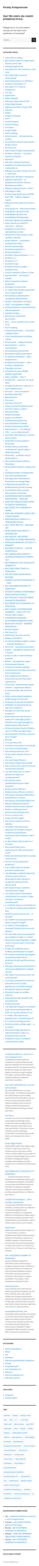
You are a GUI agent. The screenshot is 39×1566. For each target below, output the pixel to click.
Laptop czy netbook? (13, 418)
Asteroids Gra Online (14, 58)
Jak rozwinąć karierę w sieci (17, 751)
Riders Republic (11, 98)
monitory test (19, 1454)
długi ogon (8, 1428)
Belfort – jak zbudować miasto (17, 661)
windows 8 (8, 1494)
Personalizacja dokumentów (17, 351)
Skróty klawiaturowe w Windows (19, 81)
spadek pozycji (26, 1480)
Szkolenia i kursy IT (13, 403)
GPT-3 (7, 119)
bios (5, 1420)
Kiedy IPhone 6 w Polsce (15, 798)
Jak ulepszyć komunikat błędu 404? (20, 801)
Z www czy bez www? (14, 815)
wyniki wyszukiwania (22, 1494)
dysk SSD (29, 1424)
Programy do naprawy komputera (19, 702)
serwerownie (13, 1480)
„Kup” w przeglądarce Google (17, 304)
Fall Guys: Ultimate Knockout (17, 162)
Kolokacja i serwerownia (15, 287)
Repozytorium (11, 397)
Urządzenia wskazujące (13, 1489)
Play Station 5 (19, 1463)
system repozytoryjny (11, 1485)
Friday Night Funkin (13, 104)
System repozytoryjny (14, 246)
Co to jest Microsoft (13, 743)
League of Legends (13, 116)
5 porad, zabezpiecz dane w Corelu (19, 272)
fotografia (9, 1395)
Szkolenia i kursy (12, 1378)
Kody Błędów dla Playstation (17, 217)
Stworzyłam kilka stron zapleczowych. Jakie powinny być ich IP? (19, 850)
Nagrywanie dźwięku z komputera (19, 177)
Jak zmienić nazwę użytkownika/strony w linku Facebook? (17, 783)
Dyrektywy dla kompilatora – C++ (19, 255)
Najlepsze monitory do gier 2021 (18, 107)
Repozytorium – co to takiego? (18, 429)
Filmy (7, 1352)
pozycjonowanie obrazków (14, 1472)
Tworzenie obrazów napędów (17, 667)
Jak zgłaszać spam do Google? (17, 989)
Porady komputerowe (14, 66)
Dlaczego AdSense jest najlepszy (18, 220)
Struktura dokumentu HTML (17, 426)
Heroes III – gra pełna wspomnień (19, 647)
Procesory (9, 400)
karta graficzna (17, 1437)
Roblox (8, 113)
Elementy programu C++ (15, 249)
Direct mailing (11, 133)
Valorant (8, 110)
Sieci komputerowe (13, 1369)
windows (27, 1489)
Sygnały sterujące (12, 313)
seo (5, 1480)
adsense (7, 1415)
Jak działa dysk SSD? (13, 394)
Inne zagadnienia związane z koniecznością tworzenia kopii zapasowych (18, 679)
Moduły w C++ (11, 258)
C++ (16, 1420)
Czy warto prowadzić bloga (16, 748)
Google (23, 1428)
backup (15, 1415)
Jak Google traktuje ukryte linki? (18, 763)
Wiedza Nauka (11, 1398)
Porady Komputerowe (15, 7)
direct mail (7, 1424)
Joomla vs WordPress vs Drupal (18, 301)
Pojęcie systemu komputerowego (19, 406)
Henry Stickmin (11, 124)
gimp (16, 1428)
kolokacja (7, 1441)
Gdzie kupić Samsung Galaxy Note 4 (20, 795)
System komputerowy (14, 1375)
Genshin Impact (12, 122)
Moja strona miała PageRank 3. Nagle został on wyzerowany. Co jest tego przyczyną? (20, 943)
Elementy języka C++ (13, 252)
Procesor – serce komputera (17, 391)
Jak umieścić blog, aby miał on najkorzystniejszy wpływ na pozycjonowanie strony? (17, 1033)
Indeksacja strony (12, 1004)
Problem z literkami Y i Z (15, 84)
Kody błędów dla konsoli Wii (17, 212)
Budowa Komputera (13, 1349)
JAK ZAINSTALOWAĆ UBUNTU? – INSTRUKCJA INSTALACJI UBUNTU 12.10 (19, 557)
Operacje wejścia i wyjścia (16, 409)
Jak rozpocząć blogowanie (16, 476)
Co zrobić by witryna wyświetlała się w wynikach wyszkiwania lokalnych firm (20, 908)
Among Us (9, 159)
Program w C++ (11, 261)
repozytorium (25, 1476)
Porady (8, 1363)
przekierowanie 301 (11, 1476)
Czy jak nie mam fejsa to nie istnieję (20, 745)
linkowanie (8, 1454)
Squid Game (10, 95)
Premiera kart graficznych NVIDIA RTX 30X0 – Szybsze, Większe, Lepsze (19, 197)
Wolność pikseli (12, 629)
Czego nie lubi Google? (14, 818)
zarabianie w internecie (12, 1498)
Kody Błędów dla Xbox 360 (16, 214)
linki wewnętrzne (10, 1450)
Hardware (9, 1358)
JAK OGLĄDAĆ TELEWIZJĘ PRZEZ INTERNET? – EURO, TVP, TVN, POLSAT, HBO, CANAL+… (18, 612)
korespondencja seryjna (13, 1446)
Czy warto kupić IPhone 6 (15, 760)
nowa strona (8, 1459)
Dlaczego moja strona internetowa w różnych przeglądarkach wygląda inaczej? (20, 969)
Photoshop (8, 1463)
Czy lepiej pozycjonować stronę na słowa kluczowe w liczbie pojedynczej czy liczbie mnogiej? (19, 983)
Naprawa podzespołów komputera (19, 1360)
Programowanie (12, 1366)
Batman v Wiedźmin (13, 638)
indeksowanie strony (19, 1433)
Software (8, 1372)
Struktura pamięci (12, 415)
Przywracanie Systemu (14, 664)
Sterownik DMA (11, 412)
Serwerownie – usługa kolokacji (18, 342)
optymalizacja (20, 1459)
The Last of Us (11, 632)
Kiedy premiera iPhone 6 (15, 789)
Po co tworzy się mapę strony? (17, 1021)
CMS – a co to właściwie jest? (17, 432)
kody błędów (29, 1437)
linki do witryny (29, 1446)
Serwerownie (10, 148)
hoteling (7, 1433)
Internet (8, 740)
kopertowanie (18, 1441)
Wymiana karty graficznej (16, 420)
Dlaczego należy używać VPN (17, 101)
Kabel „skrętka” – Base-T (15, 377)
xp (33, 1494)
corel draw (24, 1420)
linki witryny (23, 1450)
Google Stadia (11, 130)
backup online (25, 1415)
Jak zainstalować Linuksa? (16, 423)
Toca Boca (9, 127)
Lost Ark (8, 93)
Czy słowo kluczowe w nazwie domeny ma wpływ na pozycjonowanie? (17, 774)
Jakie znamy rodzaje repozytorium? (20, 151)
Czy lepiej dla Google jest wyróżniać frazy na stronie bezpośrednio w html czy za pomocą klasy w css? (20, 1010)
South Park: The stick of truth (17, 635)
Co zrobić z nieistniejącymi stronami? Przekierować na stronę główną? (19, 928)
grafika (30, 1428)
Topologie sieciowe (13, 368)
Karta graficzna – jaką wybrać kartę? (20, 209)
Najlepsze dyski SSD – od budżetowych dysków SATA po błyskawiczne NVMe (17, 182)
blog (11, 1420)
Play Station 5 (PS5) (13, 191)
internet (6, 1437)
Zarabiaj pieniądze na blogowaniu (19, 473)
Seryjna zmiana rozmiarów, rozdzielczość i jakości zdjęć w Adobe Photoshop (18, 449)
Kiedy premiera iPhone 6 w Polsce (19, 792)
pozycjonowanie (10, 1467)
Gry (6, 1355)
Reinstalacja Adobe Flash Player (18, 354)
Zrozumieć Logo (12, 264)
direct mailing (19, 1424)
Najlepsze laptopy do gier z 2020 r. (19, 188)
